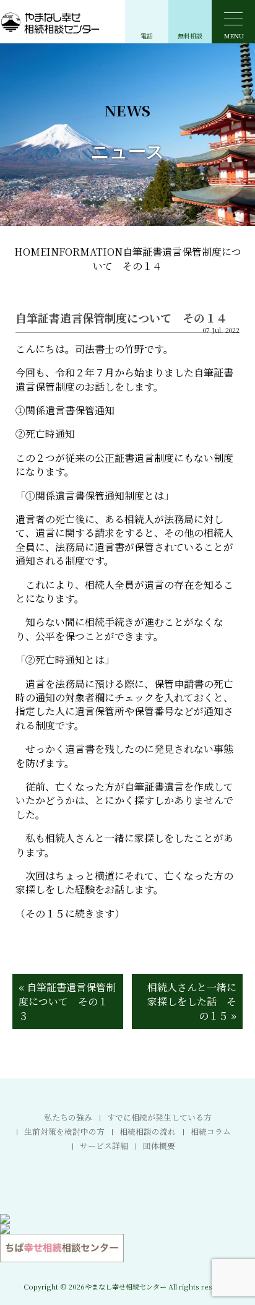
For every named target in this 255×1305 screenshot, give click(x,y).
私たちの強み (68, 1117)
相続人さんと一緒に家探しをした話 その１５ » (191, 1001)
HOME (30, 252)
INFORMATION (84, 252)
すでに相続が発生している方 (159, 1117)
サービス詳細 (104, 1145)
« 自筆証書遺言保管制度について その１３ (67, 1001)
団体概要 (159, 1145)
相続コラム (211, 1131)
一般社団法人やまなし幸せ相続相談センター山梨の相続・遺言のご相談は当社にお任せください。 (127, 1282)
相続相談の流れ (147, 1131)
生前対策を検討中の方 (64, 1131)
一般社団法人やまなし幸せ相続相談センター (74, 22)
